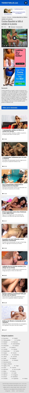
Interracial (5, 354)
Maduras (14, 358)
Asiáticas (13, 347)
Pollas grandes (6, 340)
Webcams (5, 369)
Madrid (15, 338)
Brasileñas (15, 376)
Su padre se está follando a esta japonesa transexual (13, 239)
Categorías (7, 391)
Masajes (16, 360)
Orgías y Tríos (6, 365)
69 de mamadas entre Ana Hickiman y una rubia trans (14, 212)
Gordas (17, 351)
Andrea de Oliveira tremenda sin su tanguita (14, 321)
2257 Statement (20, 391)
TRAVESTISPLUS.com (9, 3)
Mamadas (5, 360)
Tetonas (14, 367)
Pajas (17, 365)
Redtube (5, 342)
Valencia (5, 374)
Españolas (15, 378)
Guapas (5, 353)
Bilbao (4, 371)
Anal (4, 347)
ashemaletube (16, 343)
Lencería (15, 356)
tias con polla (17, 369)
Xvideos (5, 343)
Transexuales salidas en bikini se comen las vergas (13, 130)
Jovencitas (16, 354)
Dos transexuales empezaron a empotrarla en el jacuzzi (12, 185)
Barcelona (5, 338)
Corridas (5, 349)
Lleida (4, 358)
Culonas (15, 349)
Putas (4, 367)
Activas (5, 376)
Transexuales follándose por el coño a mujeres (14, 157)
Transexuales (19, 27)
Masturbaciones (7, 362)
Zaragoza (15, 374)
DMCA (13, 391)
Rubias (25, 378)
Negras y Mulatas (7, 363)
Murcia (14, 371)
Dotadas (5, 378)
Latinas (5, 356)
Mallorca (5, 373)
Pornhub (18, 340)
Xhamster (15, 342)
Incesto (14, 353)
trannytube (5, 345)
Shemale (9, 17)
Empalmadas (6, 351)
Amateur (16, 345)
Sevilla (14, 373)
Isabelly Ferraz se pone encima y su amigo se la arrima (14, 267)
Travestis (4, 17)
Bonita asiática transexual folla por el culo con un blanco (14, 294)
